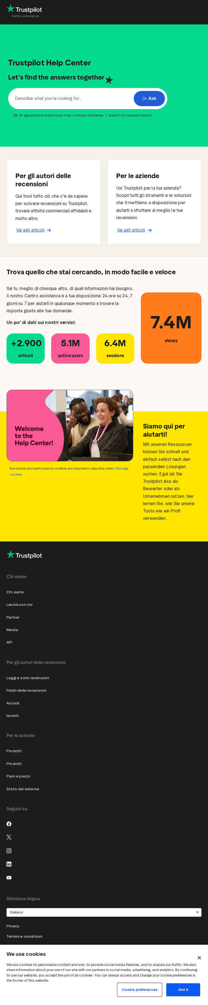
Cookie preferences (139, 990)
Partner (13, 617)
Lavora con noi (19, 604)
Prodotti (14, 751)
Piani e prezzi (18, 776)
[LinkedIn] (8, 864)
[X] (8, 837)
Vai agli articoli (30, 230)
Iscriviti (12, 715)
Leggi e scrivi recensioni (27, 678)
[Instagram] (8, 850)
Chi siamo (15, 592)
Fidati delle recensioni (26, 690)
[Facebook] (8, 823)
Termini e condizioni (24, 936)
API (9, 642)
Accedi (12, 703)
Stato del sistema (22, 789)
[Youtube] (8, 877)
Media (12, 630)
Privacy (12, 926)
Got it (183, 990)
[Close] (199, 958)
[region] (104, 975)
